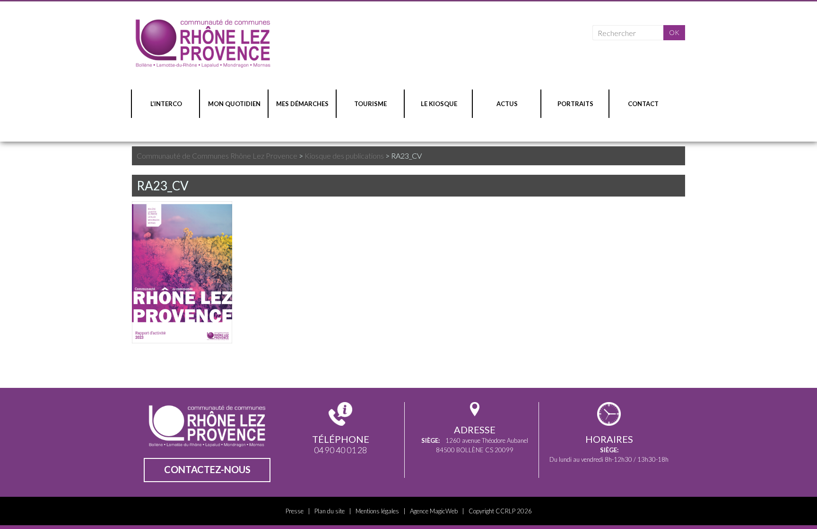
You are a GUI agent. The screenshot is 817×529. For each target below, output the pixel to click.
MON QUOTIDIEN (234, 104)
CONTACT (643, 104)
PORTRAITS (575, 104)
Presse (295, 511)
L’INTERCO (166, 104)
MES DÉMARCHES (302, 104)
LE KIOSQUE (439, 104)
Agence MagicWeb (434, 511)
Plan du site (329, 511)
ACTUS (507, 104)
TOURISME (370, 104)
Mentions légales (377, 511)
